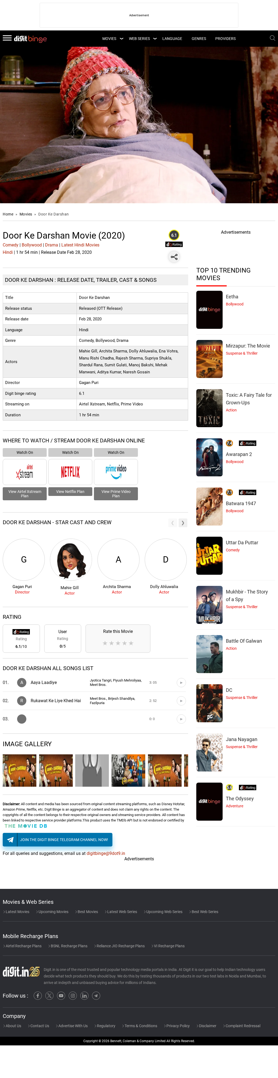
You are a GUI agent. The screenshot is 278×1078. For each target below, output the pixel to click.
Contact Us (39, 1026)
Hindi (8, 252)
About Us (13, 1026)
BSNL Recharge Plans (68, 946)
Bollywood (32, 245)
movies (109, 38)
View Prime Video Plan (116, 493)
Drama (51, 245)
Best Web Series (204, 912)
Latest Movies (17, 912)
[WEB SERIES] (154, 38)
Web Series (139, 38)
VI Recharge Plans (169, 946)
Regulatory (105, 1026)
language (172, 38)
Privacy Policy (178, 1026)
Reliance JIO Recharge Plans (120, 946)
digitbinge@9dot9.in (106, 853)
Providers (225, 38)
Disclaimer (207, 1026)
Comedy (10, 245)
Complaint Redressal (242, 1026)
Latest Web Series (121, 912)
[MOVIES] (121, 38)
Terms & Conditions (140, 1026)
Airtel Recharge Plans (23, 946)
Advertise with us (73, 1026)
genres (199, 38)
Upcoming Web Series (164, 912)
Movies (26, 214)
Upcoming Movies (53, 912)
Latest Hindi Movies (80, 245)
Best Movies (87, 912)
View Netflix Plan (70, 491)
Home (8, 214)
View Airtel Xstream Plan (24, 493)
